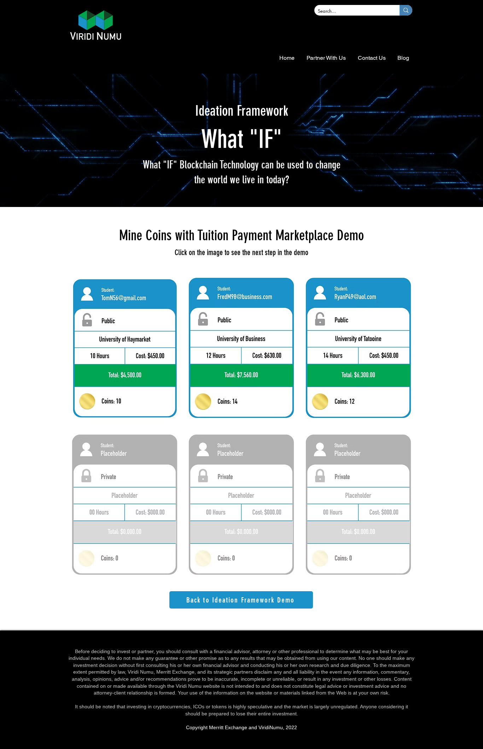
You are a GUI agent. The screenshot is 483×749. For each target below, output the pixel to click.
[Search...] (406, 10)
